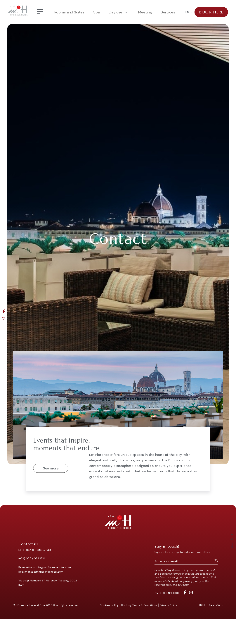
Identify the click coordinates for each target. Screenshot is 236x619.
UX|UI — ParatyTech (211, 605)
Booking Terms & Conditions (139, 605)
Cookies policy (109, 605)
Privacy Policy (180, 584)
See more (50, 468)
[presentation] (217, 445)
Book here (211, 12)
